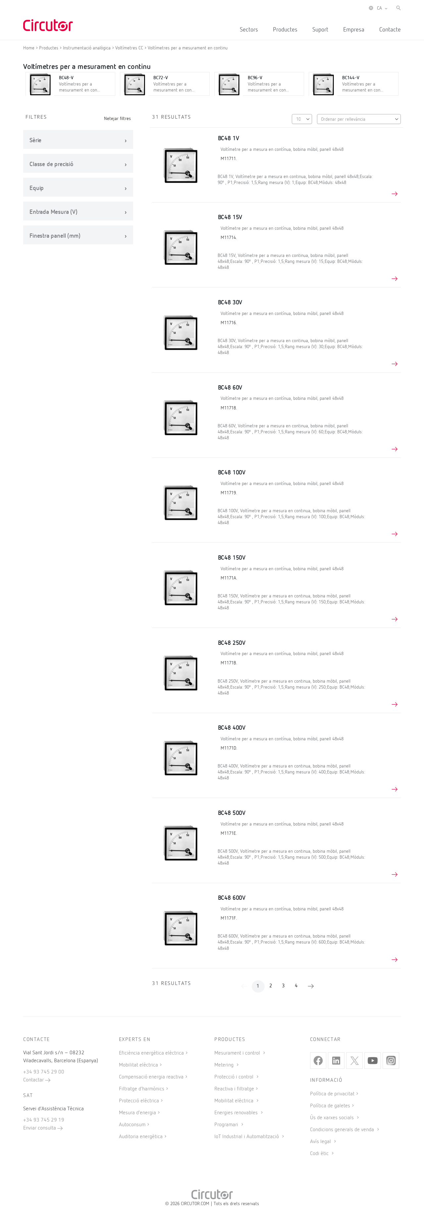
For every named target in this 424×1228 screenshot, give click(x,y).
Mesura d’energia (137, 1113)
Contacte (390, 30)
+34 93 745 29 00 (43, 1072)
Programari (226, 1125)
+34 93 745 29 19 (43, 1120)
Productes (285, 30)
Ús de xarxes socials (332, 1118)
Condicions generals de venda (342, 1130)
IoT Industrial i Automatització (247, 1136)
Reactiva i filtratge (234, 1089)
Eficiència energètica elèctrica (151, 1053)
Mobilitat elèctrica (138, 1065)
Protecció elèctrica (139, 1101)
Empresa (353, 30)
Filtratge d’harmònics (141, 1089)
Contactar (34, 1080)
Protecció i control (234, 1077)
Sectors (249, 30)
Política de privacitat (332, 1094)
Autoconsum (132, 1125)
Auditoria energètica (141, 1136)
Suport (320, 30)
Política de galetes (330, 1106)
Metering (224, 1065)
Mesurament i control (237, 1053)
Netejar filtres (117, 118)
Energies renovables (236, 1113)
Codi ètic (320, 1153)
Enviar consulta (40, 1128)
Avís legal (321, 1141)
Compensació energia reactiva (151, 1077)
